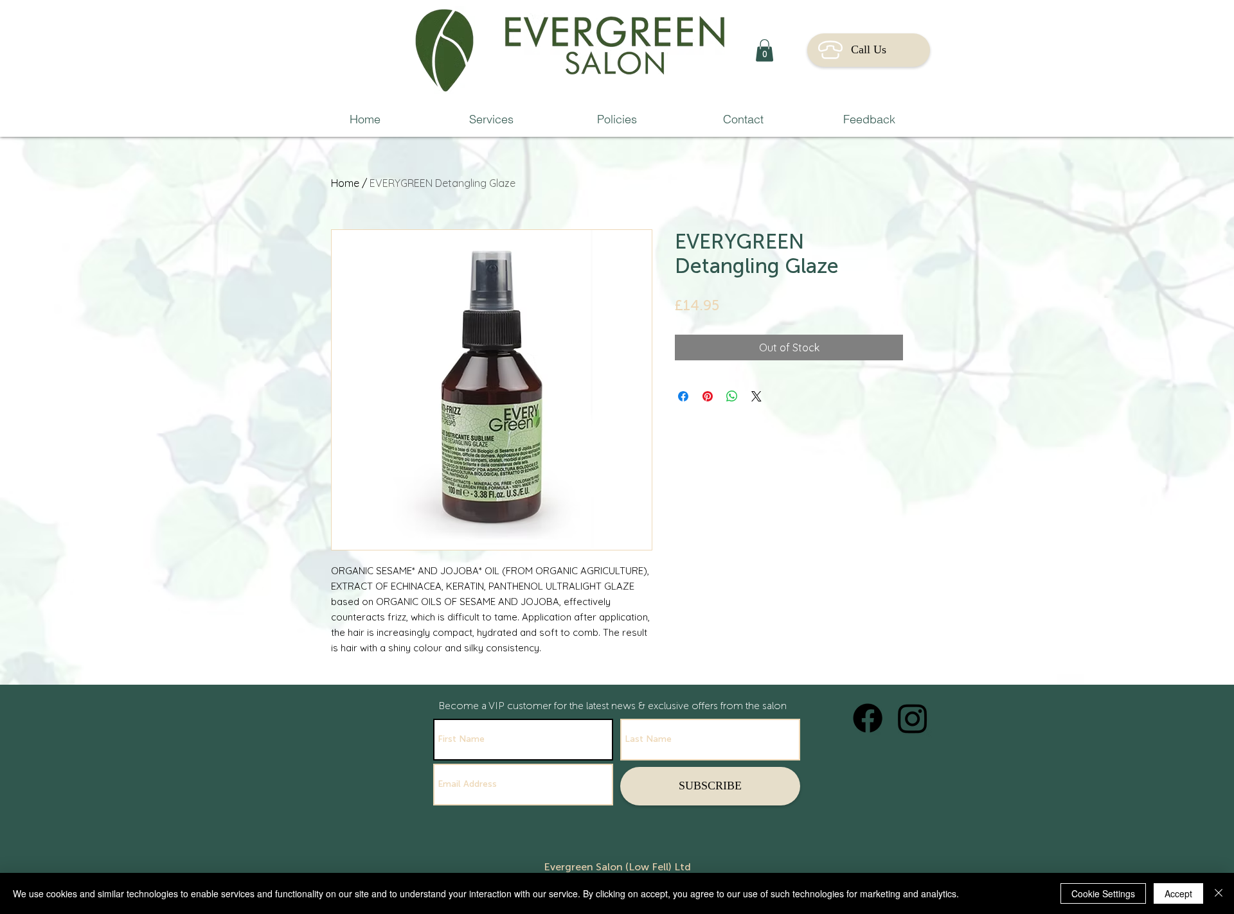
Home (345, 183)
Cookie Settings (1103, 893)
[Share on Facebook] (683, 396)
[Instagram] (912, 718)
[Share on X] (756, 396)
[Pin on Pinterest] (707, 396)
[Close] (1218, 893)
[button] (764, 50)
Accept (1178, 893)
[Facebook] (867, 718)
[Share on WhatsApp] (732, 396)
